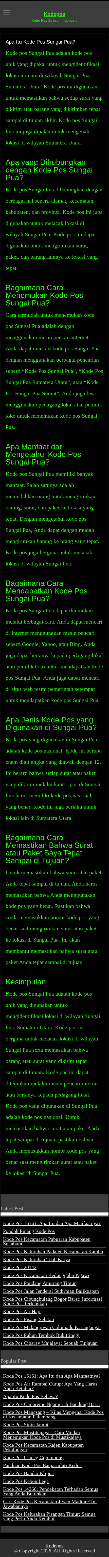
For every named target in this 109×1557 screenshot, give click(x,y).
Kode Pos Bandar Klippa (28, 1473)
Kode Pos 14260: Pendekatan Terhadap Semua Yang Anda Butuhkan (50, 1491)
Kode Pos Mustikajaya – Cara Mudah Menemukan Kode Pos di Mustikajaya (42, 1435)
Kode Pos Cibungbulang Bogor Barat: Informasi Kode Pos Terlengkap (52, 1301)
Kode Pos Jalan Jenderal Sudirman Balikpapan (51, 1291)
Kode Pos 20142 (20, 1267)
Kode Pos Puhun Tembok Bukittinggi (41, 1335)
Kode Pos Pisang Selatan (28, 1319)
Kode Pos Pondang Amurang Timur (39, 1283)
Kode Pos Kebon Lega (26, 1481)
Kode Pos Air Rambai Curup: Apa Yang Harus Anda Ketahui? (50, 1386)
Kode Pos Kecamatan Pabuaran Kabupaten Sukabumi (46, 1241)
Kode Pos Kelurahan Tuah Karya (36, 1259)
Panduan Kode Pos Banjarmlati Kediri (42, 1465)
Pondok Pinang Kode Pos (29, 1231)
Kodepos (54, 14)
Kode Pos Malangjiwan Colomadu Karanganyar (52, 1327)
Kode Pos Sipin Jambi (25, 1424)
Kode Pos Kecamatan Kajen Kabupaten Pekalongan (43, 1447)
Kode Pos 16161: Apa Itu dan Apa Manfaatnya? (52, 1223)
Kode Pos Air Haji (22, 1311)
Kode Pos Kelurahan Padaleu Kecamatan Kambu (53, 1251)
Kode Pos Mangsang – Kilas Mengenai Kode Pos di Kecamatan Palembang (53, 1414)
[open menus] (6, 13)
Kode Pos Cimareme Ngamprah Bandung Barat (51, 1404)
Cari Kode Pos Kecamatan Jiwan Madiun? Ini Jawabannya (50, 1504)
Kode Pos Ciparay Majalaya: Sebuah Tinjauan (50, 1343)
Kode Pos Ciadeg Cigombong (33, 1457)
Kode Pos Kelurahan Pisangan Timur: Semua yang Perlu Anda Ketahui (49, 1516)
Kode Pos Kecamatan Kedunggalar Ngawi (46, 1275)
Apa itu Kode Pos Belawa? (30, 1396)
